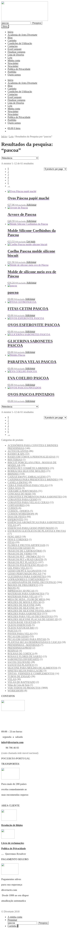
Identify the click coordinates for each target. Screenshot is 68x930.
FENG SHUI (14, 536)
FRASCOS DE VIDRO (20, 553)
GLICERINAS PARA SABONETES (27, 576)
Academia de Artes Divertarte (22, 34)
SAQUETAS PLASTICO (21, 665)
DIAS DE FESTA (17, 516)
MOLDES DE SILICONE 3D (23, 608)
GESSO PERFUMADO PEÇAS (24, 573)
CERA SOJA (14, 488)
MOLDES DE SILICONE (21, 605)
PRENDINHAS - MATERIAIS (24, 645)
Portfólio (12, 72)
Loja (10, 57)
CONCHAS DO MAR (19, 493)
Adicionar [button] (31, 204)
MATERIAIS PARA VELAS (22, 596)
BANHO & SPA (16, 454)
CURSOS (13, 508)
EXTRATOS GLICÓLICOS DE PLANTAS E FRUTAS (37, 531)
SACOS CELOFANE (19, 662)
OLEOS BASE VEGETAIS (22, 622)
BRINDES (13, 474)
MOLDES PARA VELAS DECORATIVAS (30, 616)
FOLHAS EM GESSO (19, 548)
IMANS (12, 588)
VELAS (12, 679)
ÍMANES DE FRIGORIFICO (23, 585)
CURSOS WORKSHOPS (21, 513)
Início (10, 32)
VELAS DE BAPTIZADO (21, 682)
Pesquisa (36, 23)
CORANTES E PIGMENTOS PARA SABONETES (35, 496)
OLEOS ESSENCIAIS (19, 625)
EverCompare (15, 49)
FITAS (11, 542)
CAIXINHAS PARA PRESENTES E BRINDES (33, 479)
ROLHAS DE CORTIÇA (21, 653)
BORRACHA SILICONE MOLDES (27, 471)
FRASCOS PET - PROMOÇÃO (24, 556)
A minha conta (15, 917)
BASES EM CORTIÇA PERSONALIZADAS (31, 456)
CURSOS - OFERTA (18, 511)
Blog (10, 37)
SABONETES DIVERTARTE (23, 659)
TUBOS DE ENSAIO (19, 676)
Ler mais (31, 241)
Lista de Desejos (16, 54)
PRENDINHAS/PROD (20, 648)
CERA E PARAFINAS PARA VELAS (28, 485)
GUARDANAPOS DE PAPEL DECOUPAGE (32, 582)
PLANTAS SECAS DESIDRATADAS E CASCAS (34, 642)
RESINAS (13, 650)
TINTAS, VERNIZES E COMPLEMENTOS (31, 673)
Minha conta (14, 60)
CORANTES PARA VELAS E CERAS (28, 502)
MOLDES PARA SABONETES (24, 613)
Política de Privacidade (19, 69)
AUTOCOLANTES (18, 451)
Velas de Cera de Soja (18, 685)
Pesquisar (12, 919)
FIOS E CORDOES (18, 539)
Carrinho (12, 40)
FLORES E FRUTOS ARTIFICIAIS (26, 545)
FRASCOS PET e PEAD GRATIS (25, 559)
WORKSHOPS (16, 690)
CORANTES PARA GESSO (22, 499)
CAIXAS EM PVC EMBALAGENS (27, 476)
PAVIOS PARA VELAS (20, 633)
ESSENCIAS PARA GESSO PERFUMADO (31, 528)
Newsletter (13, 63)
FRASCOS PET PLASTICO (22, 562)
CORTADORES (16, 505)
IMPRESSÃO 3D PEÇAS (21, 590)
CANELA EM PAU (18, 482)
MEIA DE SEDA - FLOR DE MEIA (26, 599)
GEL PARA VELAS (18, 568)
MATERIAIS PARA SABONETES (26, 593)
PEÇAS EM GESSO (18, 636)
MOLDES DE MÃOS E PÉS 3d (24, 602)
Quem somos (14, 74)
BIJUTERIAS (15, 459)
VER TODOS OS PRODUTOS (24, 687)
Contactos (13, 46)
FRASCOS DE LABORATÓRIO (25, 551)
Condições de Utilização (20, 43)
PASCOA (13, 630)
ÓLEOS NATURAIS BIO (21, 628)
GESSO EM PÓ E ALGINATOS (24, 571)
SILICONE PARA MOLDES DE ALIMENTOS (32, 667)
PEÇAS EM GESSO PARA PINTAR (27, 639)
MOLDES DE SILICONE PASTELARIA (29, 610)
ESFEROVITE (15, 519)
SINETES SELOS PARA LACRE (25, 670)
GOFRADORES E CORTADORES (26, 579)
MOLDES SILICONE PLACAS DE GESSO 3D (33, 619)
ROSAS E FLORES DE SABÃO (25, 656)
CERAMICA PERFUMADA (22, 491)
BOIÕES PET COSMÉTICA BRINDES (28, 468)
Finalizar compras (16, 52)
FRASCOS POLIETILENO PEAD (26, 565)
